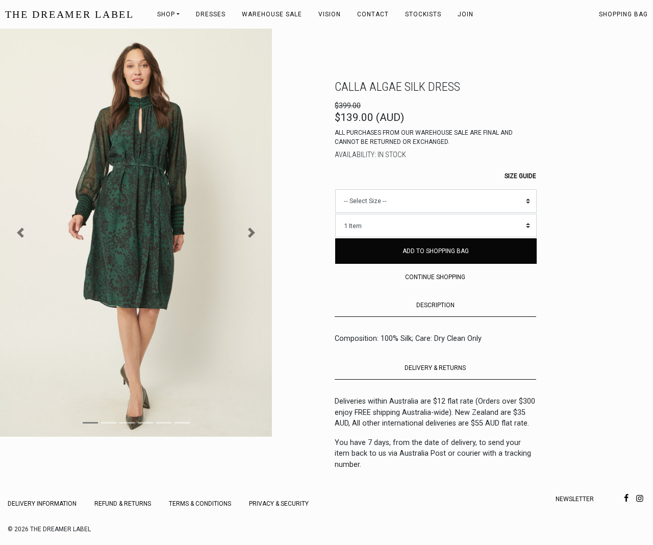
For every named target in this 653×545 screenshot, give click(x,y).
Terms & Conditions (200, 503)
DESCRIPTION (435, 305)
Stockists (423, 14)
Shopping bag (623, 14)
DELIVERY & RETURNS (435, 367)
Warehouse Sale (272, 14)
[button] (20, 233)
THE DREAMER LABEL (69, 14)
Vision (329, 14)
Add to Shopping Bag (436, 251)
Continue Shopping (435, 277)
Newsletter (575, 499)
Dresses (210, 14)
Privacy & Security (279, 503)
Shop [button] (166, 14)
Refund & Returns (122, 503)
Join (465, 14)
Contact (373, 14)
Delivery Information (42, 503)
